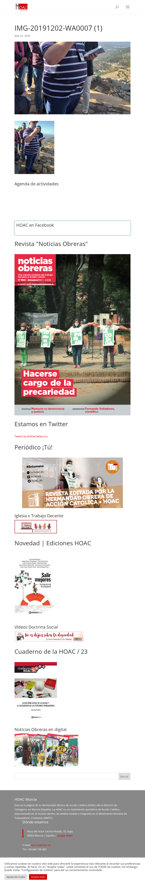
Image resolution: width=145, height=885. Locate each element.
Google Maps (65, 835)
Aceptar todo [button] (38, 876)
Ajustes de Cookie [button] (16, 876)
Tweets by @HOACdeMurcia (31, 436)
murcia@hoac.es (41, 845)
